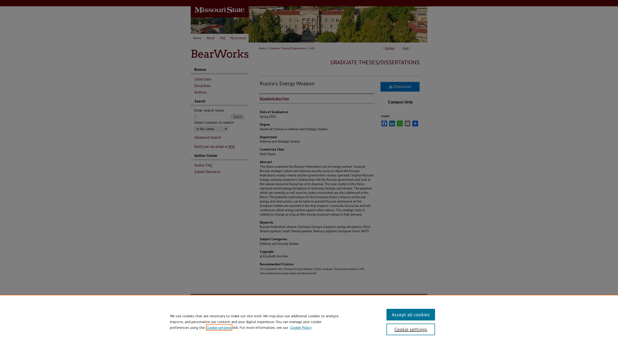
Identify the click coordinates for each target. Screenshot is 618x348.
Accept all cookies (411, 315)
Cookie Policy (300, 327)
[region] (309, 321)
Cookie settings (219, 327)
